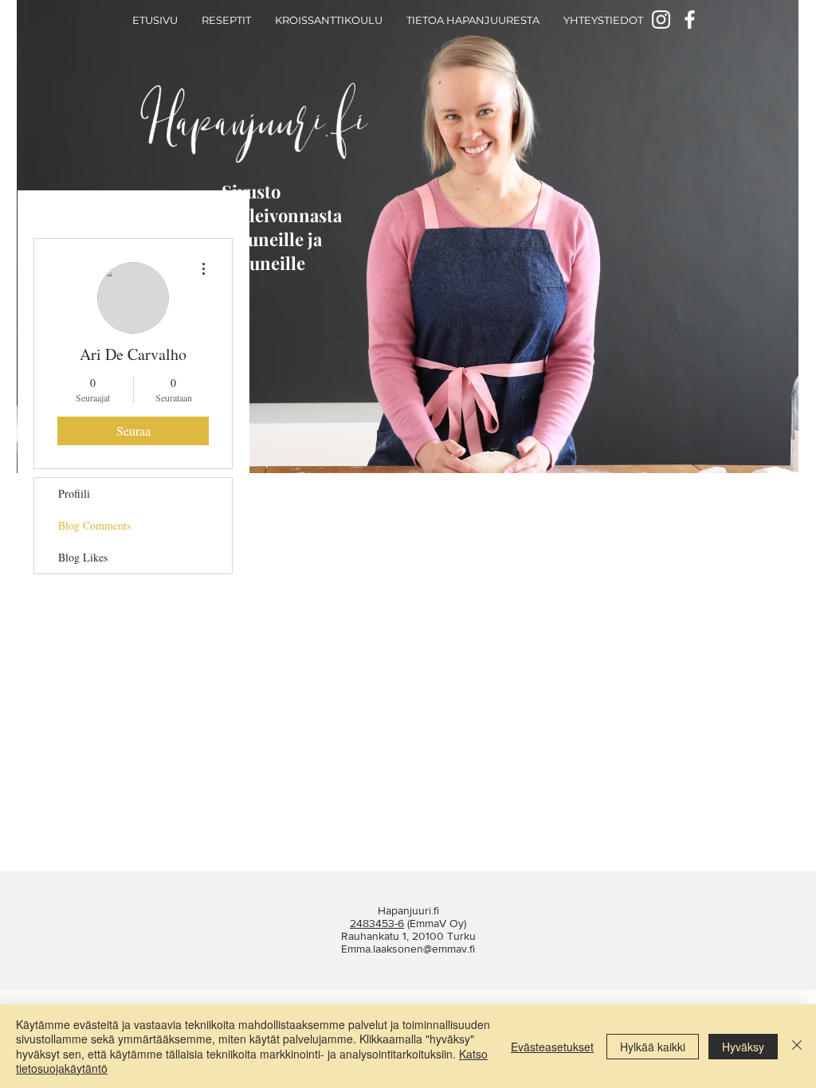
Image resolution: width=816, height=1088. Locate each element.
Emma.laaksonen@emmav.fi (408, 948)
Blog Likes (83, 557)
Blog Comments (94, 525)
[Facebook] (689, 19)
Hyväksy (743, 1047)
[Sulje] (796, 1046)
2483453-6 (377, 923)
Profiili (74, 493)
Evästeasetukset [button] (552, 1047)
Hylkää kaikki (652, 1047)
